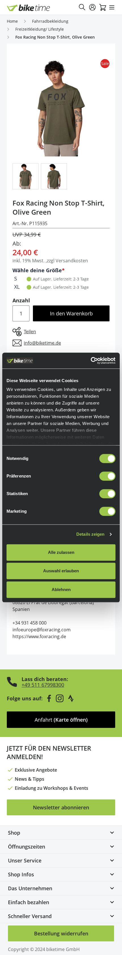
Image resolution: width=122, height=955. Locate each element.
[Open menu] (111, 7)
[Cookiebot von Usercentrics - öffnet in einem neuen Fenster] (90, 360)
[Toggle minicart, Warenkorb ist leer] (102, 7)
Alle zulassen (61, 552)
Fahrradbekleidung (50, 21)
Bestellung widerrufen (61, 933)
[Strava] (71, 698)
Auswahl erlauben (61, 570)
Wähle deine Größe (37, 270)
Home (12, 21)
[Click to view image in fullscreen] (61, 107)
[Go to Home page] (28, 8)
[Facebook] (49, 698)
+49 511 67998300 (43, 684)
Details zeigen (90, 534)
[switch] (107, 476)
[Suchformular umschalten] (82, 7)
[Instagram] (60, 698)
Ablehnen (61, 589)
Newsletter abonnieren (61, 807)
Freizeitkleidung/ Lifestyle (39, 29)
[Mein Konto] (92, 7)
